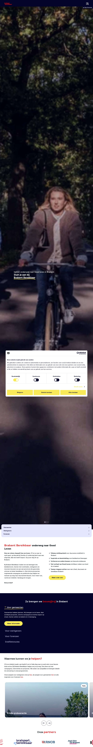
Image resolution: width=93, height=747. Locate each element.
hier (30, 675)
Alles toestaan (73, 392)
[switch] (36, 379)
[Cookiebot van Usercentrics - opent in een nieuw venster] (78, 353)
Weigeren (20, 392)
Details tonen (78, 386)
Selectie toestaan (46, 392)
